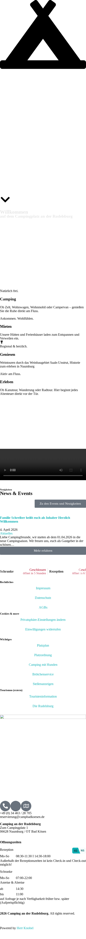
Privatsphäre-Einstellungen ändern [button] (43, 619)
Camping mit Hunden (43, 664)
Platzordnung (43, 655)
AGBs (43, 607)
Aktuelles (6, 533)
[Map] (26, 806)
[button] (43, 551)
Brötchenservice (43, 674)
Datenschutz (43, 598)
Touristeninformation (43, 696)
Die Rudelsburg (43, 706)
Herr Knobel (25, 928)
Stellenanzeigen (43, 684)
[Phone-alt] (5, 806)
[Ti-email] (15, 806)
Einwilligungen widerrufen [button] (43, 629)
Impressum (43, 588)
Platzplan (43, 645)
